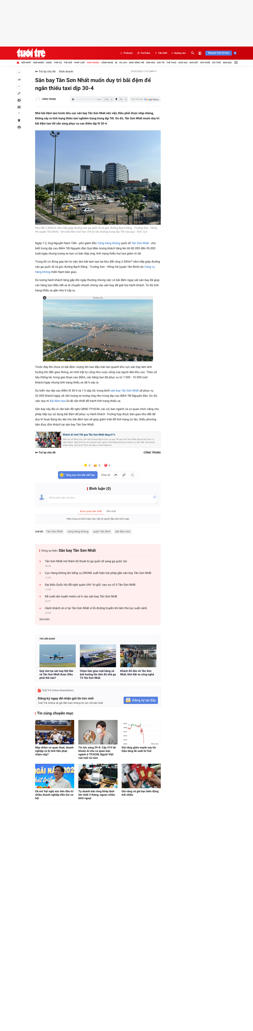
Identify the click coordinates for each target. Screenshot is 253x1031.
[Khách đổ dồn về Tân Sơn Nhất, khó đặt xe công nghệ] (138, 655)
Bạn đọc (227, 62)
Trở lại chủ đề (47, 71)
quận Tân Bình (101, 531)
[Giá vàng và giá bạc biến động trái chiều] (141, 776)
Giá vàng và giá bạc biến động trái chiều (140, 793)
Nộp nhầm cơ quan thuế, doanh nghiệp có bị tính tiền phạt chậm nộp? (54, 751)
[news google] (145, 99)
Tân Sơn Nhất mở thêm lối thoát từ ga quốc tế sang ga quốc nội (86, 561)
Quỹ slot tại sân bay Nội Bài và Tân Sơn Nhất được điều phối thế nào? (56, 674)
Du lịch (123, 62)
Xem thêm (44, 619)
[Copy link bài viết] (124, 475)
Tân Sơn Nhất (140, 243)
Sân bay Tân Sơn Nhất (77, 550)
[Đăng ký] (141, 700)
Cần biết (162, 53)
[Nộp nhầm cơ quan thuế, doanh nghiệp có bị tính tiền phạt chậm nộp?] (54, 732)
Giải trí (161, 62)
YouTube (145, 53)
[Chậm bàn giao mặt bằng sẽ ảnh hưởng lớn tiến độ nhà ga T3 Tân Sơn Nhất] (98, 655)
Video (49, 62)
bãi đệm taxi (58, 401)
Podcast (128, 53)
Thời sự (58, 62)
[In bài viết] (19, 127)
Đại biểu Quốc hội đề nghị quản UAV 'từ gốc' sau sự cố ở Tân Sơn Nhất (90, 585)
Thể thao (171, 62)
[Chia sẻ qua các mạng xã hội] (132, 475)
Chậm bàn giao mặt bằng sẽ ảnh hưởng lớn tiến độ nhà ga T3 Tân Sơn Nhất (98, 674)
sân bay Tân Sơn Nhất (124, 390)
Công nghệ (107, 62)
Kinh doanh (93, 62)
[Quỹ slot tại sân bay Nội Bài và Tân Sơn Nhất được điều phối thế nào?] (57, 655)
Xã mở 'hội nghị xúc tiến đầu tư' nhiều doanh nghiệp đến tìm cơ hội (54, 795)
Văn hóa (150, 62)
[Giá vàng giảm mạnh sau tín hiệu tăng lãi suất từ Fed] (141, 732)
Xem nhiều (38, 62)
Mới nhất (26, 62)
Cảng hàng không (108, 243)
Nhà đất (193, 62)
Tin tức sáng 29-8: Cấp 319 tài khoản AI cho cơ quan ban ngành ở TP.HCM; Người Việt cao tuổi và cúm (97, 752)
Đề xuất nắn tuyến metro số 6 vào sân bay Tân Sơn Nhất (81, 596)
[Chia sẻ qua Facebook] (115, 475)
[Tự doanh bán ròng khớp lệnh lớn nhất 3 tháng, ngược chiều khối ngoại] (97, 776)
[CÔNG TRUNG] (38, 99)
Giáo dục (183, 62)
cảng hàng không (77, 531)
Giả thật (216, 62)
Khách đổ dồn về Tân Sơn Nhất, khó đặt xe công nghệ (137, 672)
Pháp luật (79, 62)
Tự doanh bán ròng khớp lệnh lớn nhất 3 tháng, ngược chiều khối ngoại (96, 795)
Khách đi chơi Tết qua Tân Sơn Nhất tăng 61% (89, 434)
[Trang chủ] (17, 63)
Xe (116, 62)
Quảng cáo (180, 53)
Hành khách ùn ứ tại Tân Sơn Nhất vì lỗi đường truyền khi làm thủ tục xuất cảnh (96, 608)
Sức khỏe (205, 62)
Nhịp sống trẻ (136, 62)
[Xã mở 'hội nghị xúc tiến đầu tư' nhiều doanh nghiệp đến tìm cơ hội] (54, 776)
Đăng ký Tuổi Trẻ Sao (218, 53)
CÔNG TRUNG (49, 99)
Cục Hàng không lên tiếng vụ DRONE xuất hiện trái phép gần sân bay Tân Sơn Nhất (98, 573)
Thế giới (68, 62)
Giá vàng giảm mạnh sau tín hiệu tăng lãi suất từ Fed (139, 749)
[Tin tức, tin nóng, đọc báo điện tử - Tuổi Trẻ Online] (30, 53)
